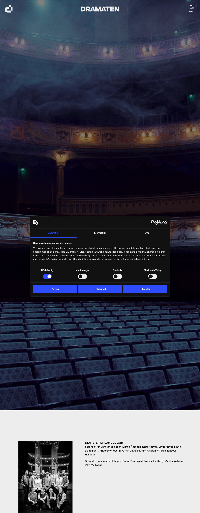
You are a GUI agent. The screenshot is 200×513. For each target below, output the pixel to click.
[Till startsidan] (8, 9)
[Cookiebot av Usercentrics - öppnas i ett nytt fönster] (153, 222)
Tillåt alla (145, 289)
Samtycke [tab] (53, 232)
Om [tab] (147, 232)
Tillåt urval (100, 289)
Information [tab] (100, 232)
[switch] (82, 276)
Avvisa (55, 289)
